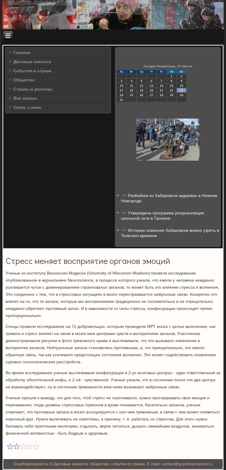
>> (125, 195)
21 (161, 90)
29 (171, 95)
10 (121, 85)
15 (171, 85)
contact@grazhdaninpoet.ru (186, 464)
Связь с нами (27, 107)
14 (161, 85)
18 (131, 90)
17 (121, 90)
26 (141, 95)
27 (151, 95)
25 (131, 95)
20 (151, 90)
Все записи (25, 98)
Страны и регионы (33, 89)
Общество (24, 80)
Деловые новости (32, 61)
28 (161, 95)
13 (151, 85)
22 (171, 90)
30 (181, 95)
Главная (22, 52)
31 (121, 99)
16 (181, 85)
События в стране (32, 71)
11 (131, 85)
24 (121, 95)
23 (181, 90)
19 (141, 90)
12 (141, 85)
